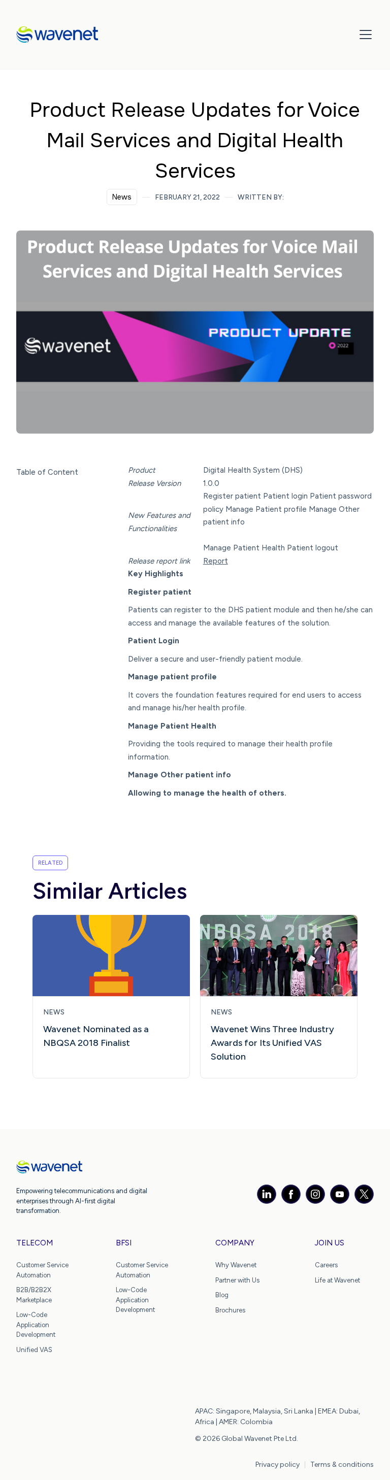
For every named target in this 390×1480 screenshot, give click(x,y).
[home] (57, 34)
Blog (222, 1295)
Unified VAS (34, 1350)
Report (215, 561)
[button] (363, 34)
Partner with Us (237, 1280)
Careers (326, 1265)
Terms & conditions (342, 1464)
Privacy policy (277, 1464)
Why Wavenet (235, 1265)
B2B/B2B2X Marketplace (34, 1295)
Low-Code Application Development (35, 1324)
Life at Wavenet (337, 1280)
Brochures (230, 1310)
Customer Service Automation (42, 1270)
